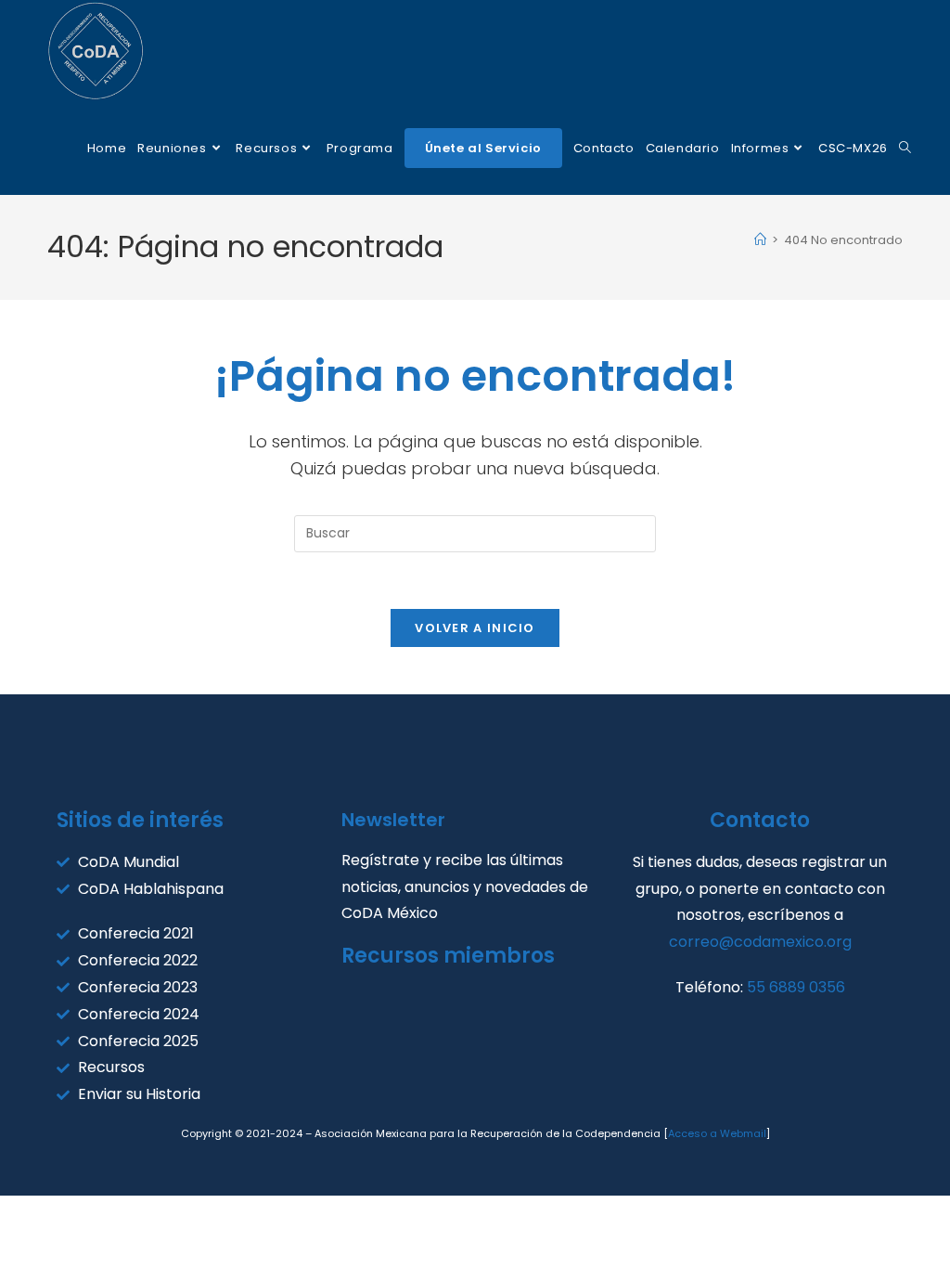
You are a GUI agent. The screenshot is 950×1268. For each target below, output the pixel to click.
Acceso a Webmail (717, 1133)
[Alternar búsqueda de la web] (905, 148)
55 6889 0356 (796, 987)
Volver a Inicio (475, 628)
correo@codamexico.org (760, 941)
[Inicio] (760, 240)
